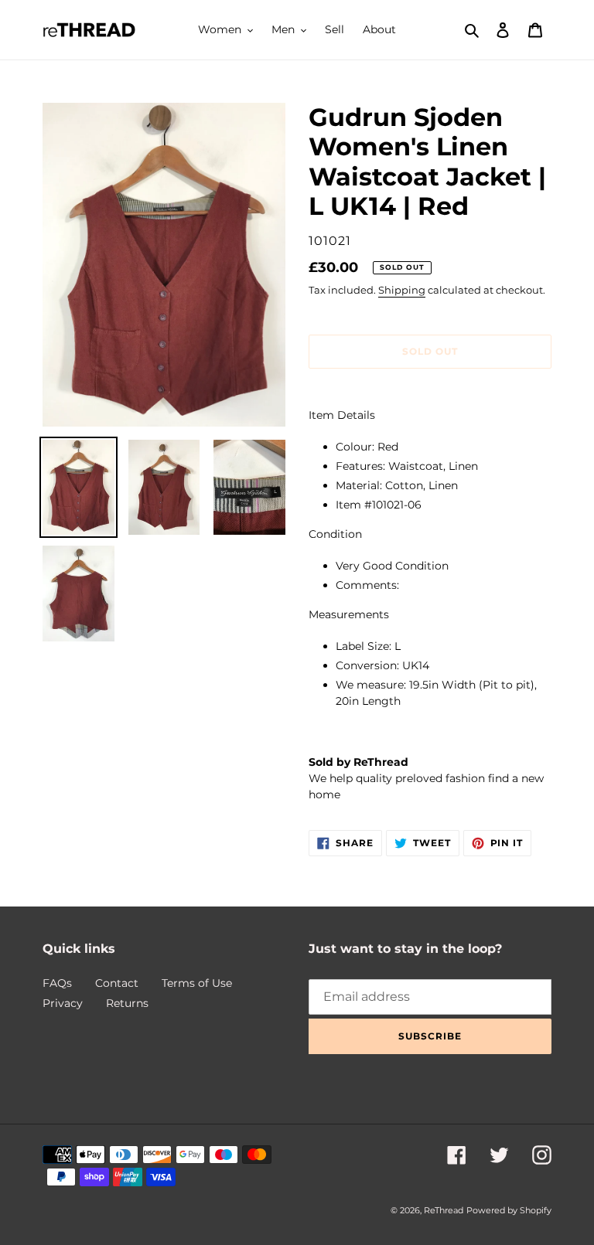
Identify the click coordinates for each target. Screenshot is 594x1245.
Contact (116, 983)
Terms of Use (197, 983)
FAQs (57, 983)
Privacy (63, 1003)
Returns (127, 1003)
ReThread (443, 1210)
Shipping (401, 290)
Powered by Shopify (508, 1210)
